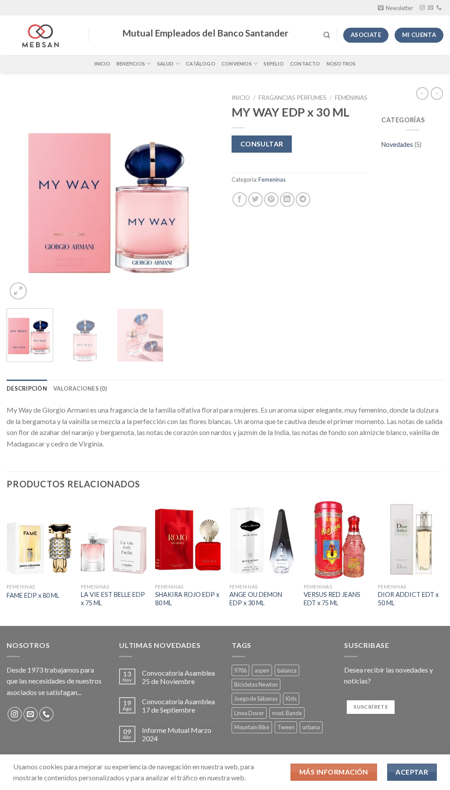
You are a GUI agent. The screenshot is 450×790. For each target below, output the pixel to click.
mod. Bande (287, 713)
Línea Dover (249, 713)
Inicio (102, 63)
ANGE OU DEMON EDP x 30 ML (255, 599)
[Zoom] (18, 291)
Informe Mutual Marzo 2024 (176, 734)
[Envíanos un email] (430, 8)
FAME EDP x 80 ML (33, 595)
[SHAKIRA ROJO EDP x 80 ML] (188, 539)
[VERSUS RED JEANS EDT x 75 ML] (336, 539)
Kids (291, 698)
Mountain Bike (251, 727)
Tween (285, 727)
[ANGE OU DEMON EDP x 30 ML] (262, 539)
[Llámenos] (439, 8)
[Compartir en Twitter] (255, 199)
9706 (240, 670)
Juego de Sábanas (256, 698)
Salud (165, 63)
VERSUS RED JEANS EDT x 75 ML (332, 599)
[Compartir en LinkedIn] (287, 199)
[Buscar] (326, 35)
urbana (311, 727)
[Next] (203, 196)
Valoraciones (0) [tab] (80, 388)
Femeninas (351, 97)
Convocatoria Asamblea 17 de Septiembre (178, 705)
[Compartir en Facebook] (239, 199)
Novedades (397, 144)
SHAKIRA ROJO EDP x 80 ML (187, 599)
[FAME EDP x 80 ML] (39, 539)
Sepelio (274, 63)
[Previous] (22, 196)
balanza (287, 670)
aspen (261, 670)
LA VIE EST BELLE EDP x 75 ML (113, 599)
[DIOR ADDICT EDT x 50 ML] (410, 539)
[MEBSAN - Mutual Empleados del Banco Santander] (41, 35)
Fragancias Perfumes (292, 97)
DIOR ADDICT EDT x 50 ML (408, 599)
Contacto (305, 63)
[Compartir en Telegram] (303, 199)
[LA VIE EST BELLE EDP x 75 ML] (113, 539)
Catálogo (200, 63)
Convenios (236, 63)
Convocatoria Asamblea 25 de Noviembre (178, 677)
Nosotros (341, 63)
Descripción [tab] (27, 388)
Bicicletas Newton (256, 684)
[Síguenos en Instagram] (422, 8)
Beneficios (130, 63)
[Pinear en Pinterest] (271, 199)
